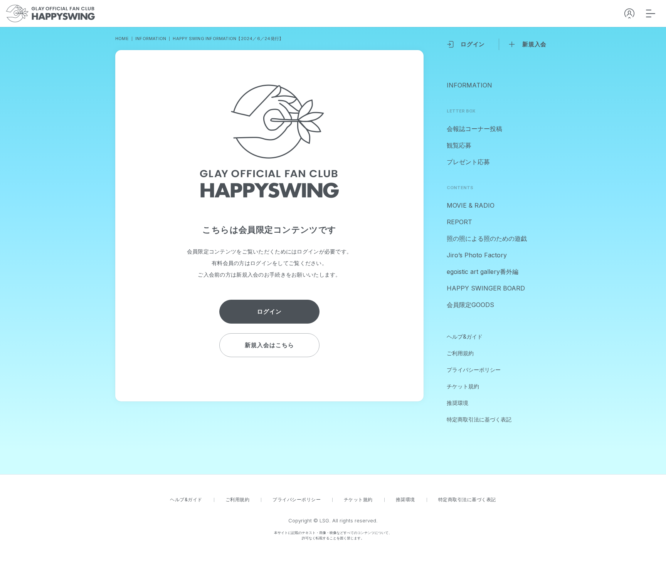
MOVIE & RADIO (470, 205)
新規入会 (534, 44)
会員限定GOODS (470, 305)
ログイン (473, 44)
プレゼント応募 (468, 162)
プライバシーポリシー (474, 369)
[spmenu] (650, 13)
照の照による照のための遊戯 (487, 238)
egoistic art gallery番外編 (482, 271)
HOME (122, 38)
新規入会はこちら (269, 345)
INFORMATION (469, 85)
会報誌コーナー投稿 (474, 129)
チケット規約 (463, 386)
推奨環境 (457, 403)
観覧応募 (459, 145)
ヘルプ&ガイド (465, 336)
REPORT (459, 222)
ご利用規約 (460, 353)
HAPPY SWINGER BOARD (486, 288)
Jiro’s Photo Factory (477, 255)
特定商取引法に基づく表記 (479, 419)
